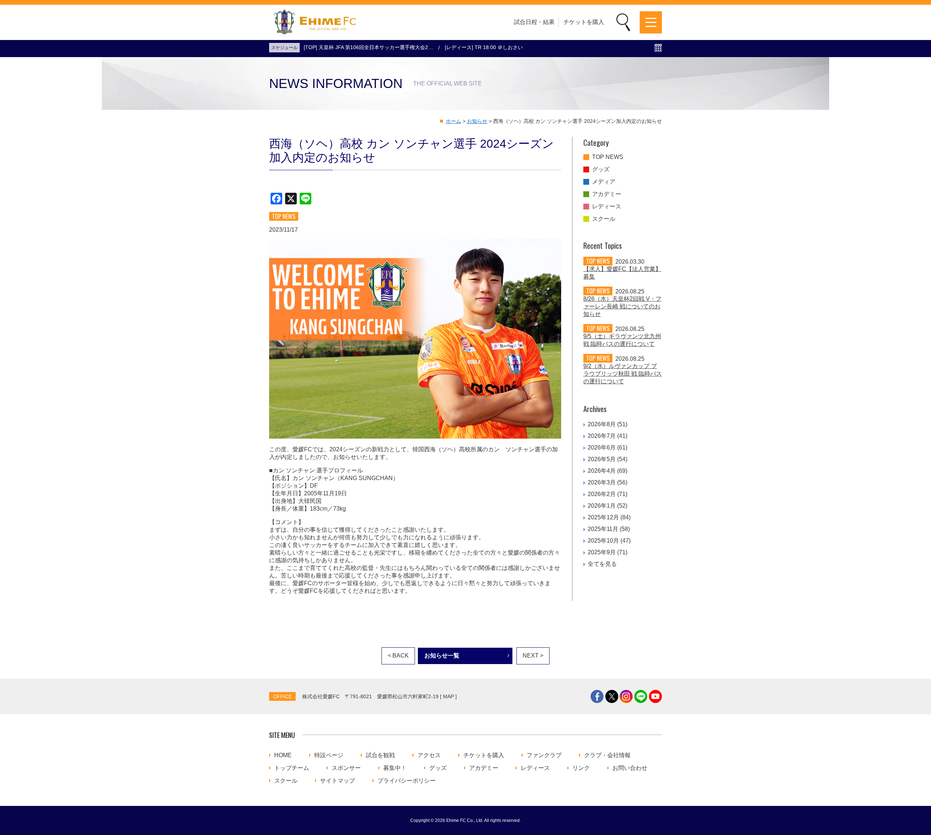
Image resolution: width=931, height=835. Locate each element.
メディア (603, 182)
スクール (603, 219)
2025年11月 (603, 529)
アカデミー (606, 194)
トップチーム (291, 768)
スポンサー (346, 768)
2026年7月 (602, 436)
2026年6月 (602, 447)
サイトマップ (337, 781)
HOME (283, 755)
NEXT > (533, 655)
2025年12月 (603, 517)
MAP (448, 696)
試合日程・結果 (534, 22)
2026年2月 (602, 494)
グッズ (601, 169)
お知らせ (477, 121)
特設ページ (328, 755)
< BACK (398, 655)
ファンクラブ (544, 755)
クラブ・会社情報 (607, 755)
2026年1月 (602, 506)
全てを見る (602, 564)
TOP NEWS (607, 157)
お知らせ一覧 (441, 655)
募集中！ (395, 768)
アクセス (429, 755)
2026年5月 (602, 459)
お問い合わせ (629, 768)
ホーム (453, 121)
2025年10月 (603, 541)
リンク (581, 768)
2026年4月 (602, 471)
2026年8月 (602, 424)
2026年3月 (602, 482)
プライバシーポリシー (406, 781)
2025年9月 (602, 552)
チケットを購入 (583, 22)
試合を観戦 (380, 755)
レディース (606, 206)
